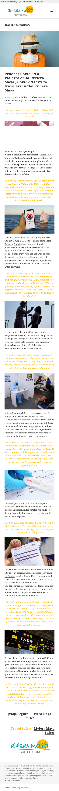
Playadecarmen (11, 775)
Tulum (35, 778)
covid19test (48, 771)
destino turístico (18, 667)
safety (21, 778)
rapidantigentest (35, 775)
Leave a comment (14, 780)
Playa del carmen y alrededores (34, 768)
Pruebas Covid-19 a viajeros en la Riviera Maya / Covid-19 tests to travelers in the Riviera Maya (26, 82)
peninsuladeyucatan (44, 773)
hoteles (33, 509)
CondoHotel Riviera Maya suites (35, 766)
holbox (7, 773)
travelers (28, 778)
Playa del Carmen (14, 768)
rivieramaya (47, 775)
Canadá (17, 244)
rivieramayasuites (12, 778)
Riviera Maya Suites (38, 716)
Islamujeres (30, 773)
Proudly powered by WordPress (17, 787)
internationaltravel (18, 773)
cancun (22, 771)
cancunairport (30, 771)
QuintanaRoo (22, 775)
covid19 (40, 771)
